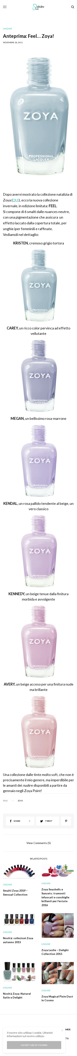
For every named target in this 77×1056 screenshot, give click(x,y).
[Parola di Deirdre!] (38, 7)
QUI (15, 200)
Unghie (7, 28)
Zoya (20, 801)
